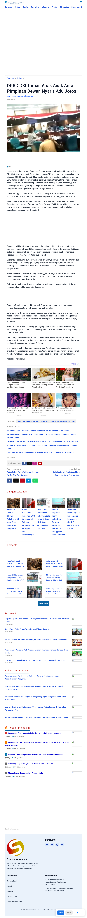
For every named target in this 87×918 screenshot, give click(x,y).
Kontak (9, 886)
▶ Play (61, 912)
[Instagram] (34, 463)
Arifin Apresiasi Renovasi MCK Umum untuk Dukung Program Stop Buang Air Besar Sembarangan (28, 522)
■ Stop (69, 912)
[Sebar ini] (9, 481)
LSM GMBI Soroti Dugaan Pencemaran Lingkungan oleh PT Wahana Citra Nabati (40, 452)
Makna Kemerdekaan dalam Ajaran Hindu (25, 773)
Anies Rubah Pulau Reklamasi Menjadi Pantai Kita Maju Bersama (23, 472)
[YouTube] (62, 844)
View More (43, 604)
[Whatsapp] (35, 481)
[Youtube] (40, 463)
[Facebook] (24, 463)
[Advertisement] (46, 26)
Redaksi (10, 891)
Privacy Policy (12, 896)
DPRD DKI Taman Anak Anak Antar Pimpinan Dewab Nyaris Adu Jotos (46, 421)
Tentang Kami (12, 881)
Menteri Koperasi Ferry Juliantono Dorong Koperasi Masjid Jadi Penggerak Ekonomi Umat (58, 522)
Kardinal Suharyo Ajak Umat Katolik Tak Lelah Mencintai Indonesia (35, 755)
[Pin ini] (22, 481)
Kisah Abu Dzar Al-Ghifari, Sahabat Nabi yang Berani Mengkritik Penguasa (38, 430)
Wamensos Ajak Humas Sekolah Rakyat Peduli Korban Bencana (34, 733)
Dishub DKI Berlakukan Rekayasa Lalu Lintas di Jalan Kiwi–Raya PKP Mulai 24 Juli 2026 (43, 441)
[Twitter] (29, 463)
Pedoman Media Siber (15, 901)
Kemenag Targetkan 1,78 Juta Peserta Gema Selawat (30, 764)
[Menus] (80, 2)
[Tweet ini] (16, 481)
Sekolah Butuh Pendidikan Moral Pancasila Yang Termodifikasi (66, 472)
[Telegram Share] (28, 481)
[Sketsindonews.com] (14, 2)
